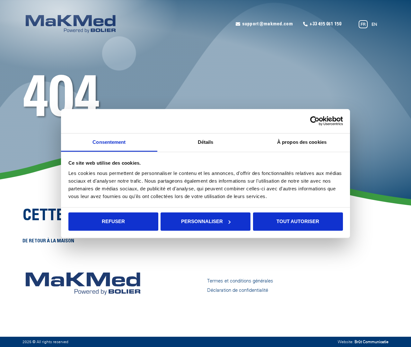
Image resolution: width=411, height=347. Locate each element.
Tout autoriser (297, 221)
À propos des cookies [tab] (302, 141)
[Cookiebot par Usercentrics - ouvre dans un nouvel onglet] (315, 121)
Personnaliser (202, 221)
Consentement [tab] (109, 141)
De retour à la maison (48, 241)
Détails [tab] (206, 141)
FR (363, 24)
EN (374, 24)
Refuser (113, 221)
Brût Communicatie (371, 342)
